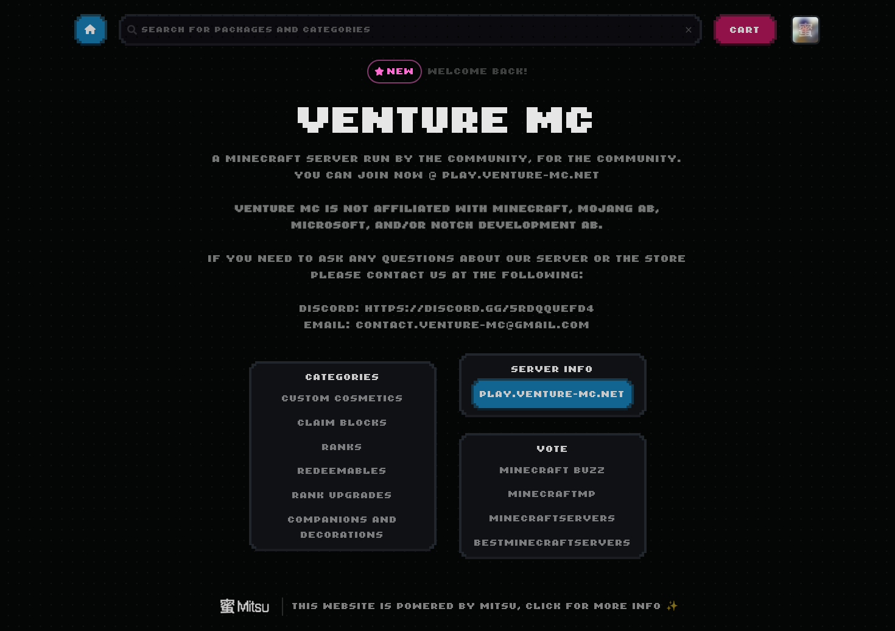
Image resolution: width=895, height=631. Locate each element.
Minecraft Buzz (553, 470)
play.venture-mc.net (521, 175)
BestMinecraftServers (552, 542)
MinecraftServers (553, 518)
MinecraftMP (552, 494)
